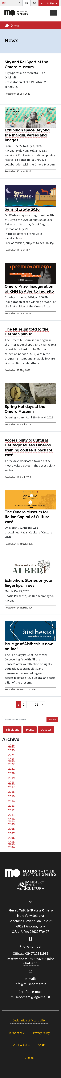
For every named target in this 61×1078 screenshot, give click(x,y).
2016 (11, 792)
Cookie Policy (21, 1045)
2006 (11, 838)
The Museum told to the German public (27, 331)
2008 (11, 829)
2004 (11, 847)
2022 (11, 764)
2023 (11, 759)
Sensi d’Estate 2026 (22, 209)
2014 (11, 801)
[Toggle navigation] (53, 12)
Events (30, 729)
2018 (11, 782)
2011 (11, 815)
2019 (11, 778)
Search (52, 719)
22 (36, 704)
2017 (11, 787)
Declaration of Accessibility (29, 1020)
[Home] (16, 12)
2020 (11, 773)
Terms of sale (16, 1033)
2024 (11, 755)
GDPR (41, 1045)
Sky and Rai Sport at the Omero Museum (26, 64)
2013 (11, 806)
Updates (46, 729)
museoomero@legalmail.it (30, 997)
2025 (11, 750)
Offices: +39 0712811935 (30, 953)
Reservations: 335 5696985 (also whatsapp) (30, 960)
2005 (11, 842)
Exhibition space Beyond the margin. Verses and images (27, 135)
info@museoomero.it (30, 984)
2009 (11, 824)
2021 (11, 769)
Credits (29, 1057)
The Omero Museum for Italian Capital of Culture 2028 (27, 517)
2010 (11, 819)
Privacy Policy (41, 1033)
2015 (11, 796)
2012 (11, 810)
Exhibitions (12, 729)
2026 (11, 745)
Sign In (53, 3)
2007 (11, 833)
